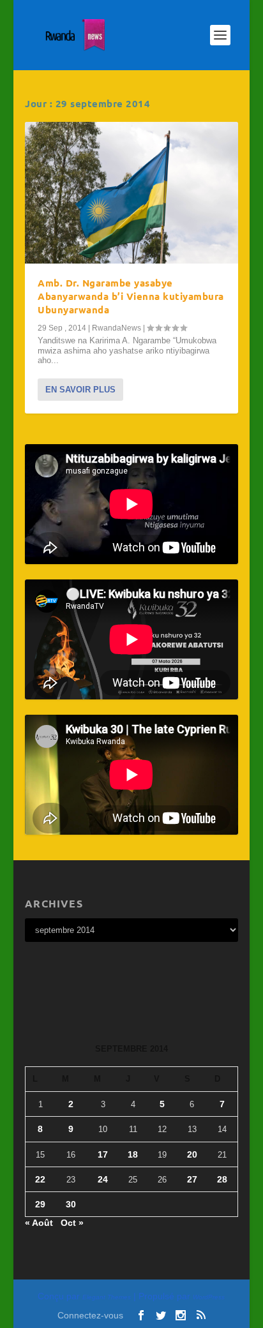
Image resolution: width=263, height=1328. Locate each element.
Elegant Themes (106, 1297)
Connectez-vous (90, 1315)
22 (40, 1179)
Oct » (72, 1223)
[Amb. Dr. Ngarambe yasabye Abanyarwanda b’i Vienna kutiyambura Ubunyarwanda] (131, 193)
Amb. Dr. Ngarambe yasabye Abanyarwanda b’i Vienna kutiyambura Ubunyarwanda (131, 296)
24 (103, 1179)
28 (222, 1179)
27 (192, 1179)
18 (133, 1154)
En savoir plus (80, 389)
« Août (39, 1223)
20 (192, 1154)
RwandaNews (116, 328)
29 (40, 1204)
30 (71, 1204)
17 (103, 1154)
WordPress (209, 1297)
